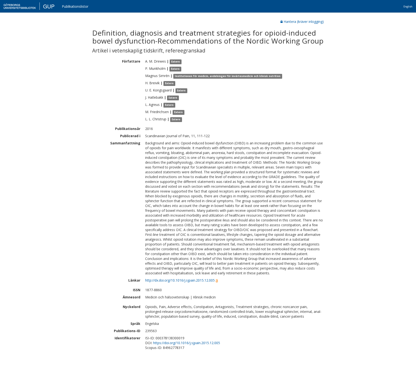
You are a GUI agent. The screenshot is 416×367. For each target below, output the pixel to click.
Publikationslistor (75, 6)
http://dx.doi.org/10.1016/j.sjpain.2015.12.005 (180, 280)
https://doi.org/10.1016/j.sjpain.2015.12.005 (186, 343)
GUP (49, 6)
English (407, 6)
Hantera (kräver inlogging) (304, 21)
